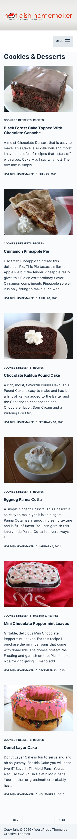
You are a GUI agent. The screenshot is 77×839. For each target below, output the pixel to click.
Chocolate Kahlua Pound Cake (32, 375)
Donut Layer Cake (20, 747)
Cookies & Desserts (18, 120)
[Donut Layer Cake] (38, 708)
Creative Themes (17, 834)
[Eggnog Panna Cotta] (38, 460)
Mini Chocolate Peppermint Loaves (36, 623)
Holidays (39, 615)
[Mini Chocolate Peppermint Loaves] (38, 584)
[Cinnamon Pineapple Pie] (38, 212)
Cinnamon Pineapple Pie (26, 251)
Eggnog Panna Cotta (23, 499)
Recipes (38, 120)
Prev (15, 820)
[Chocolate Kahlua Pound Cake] (38, 336)
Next (62, 820)
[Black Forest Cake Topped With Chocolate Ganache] (38, 89)
